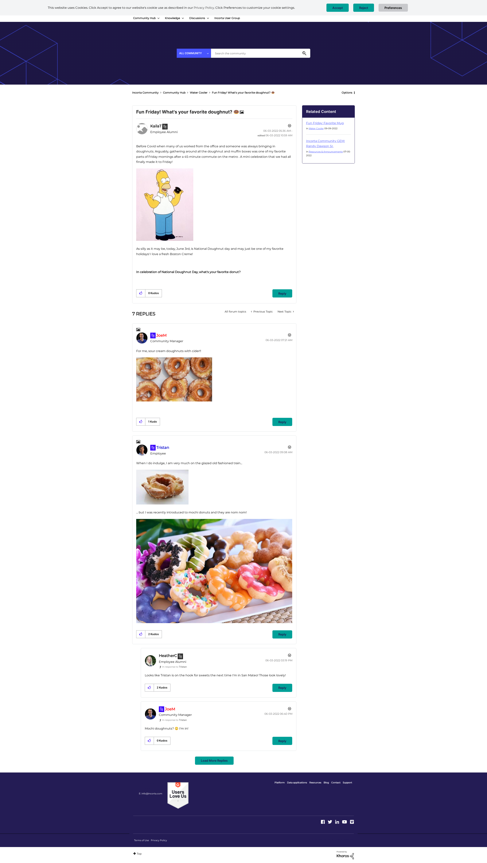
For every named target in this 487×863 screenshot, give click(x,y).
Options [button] (347, 92)
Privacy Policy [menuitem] (159, 840)
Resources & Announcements (326, 151)
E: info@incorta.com (150, 793)
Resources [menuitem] (315, 782)
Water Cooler (199, 92)
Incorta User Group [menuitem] (227, 18)
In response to (174, 666)
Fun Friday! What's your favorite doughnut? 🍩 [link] (243, 92)
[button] (337, 8)
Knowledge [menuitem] (172, 18)
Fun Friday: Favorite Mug (325, 123)
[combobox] (260, 53)
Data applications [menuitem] (297, 782)
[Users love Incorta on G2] (178, 795)
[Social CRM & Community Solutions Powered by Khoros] (345, 855)
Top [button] (139, 853)
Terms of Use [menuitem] (141, 840)
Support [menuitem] (347, 782)
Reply (282, 293)
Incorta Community (145, 92)
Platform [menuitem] (280, 782)
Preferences (393, 8)
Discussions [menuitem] (197, 18)
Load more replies (214, 760)
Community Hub (174, 92)
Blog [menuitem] (326, 782)
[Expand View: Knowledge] (183, 18)
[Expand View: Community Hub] (158, 18)
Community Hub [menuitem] (144, 18)
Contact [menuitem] (336, 782)
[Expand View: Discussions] (208, 18)
